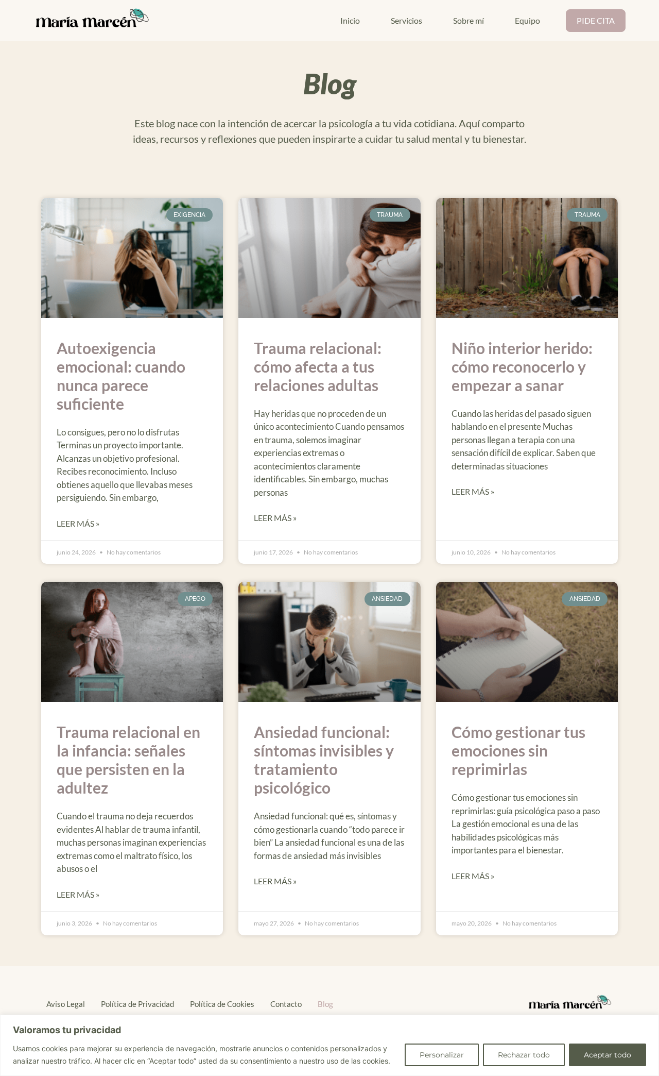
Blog (325, 1003)
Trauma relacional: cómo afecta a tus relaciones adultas (317, 366)
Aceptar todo (607, 1055)
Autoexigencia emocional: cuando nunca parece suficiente (121, 376)
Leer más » (78, 523)
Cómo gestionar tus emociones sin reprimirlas (518, 750)
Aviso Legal (65, 1003)
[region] (329, 1045)
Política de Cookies (222, 1003)
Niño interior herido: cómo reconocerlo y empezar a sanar (522, 366)
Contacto (286, 1003)
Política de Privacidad (137, 1003)
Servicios (406, 20)
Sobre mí (468, 20)
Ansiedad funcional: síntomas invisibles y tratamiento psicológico (324, 759)
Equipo (527, 20)
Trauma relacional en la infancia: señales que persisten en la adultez (128, 759)
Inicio (350, 20)
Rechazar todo (524, 1055)
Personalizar (442, 1055)
